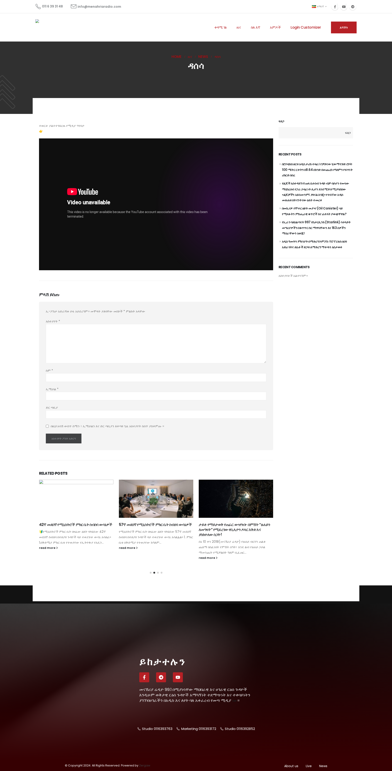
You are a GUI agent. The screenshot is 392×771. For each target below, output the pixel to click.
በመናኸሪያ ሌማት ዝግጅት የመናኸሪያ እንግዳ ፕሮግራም (234, 482)
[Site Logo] (52, 27)
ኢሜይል (52, 389)
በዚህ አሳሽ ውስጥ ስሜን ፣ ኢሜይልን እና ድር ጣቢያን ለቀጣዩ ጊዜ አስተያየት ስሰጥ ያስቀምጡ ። (107, 426)
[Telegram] (352, 6)
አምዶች (275, 27)
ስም (49, 370)
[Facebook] (335, 6)
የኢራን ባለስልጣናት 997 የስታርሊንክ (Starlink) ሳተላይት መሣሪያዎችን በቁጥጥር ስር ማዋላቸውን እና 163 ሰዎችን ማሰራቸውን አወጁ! (316, 228)
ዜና (239, 27)
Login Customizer (306, 27)
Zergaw (144, 765)
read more (47, 548)
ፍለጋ (281, 121)
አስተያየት (53, 321)
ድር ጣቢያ (52, 407)
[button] (150, 573)
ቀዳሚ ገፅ (220, 27)
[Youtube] (344, 6)
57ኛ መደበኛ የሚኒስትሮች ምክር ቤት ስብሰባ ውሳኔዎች (75, 524)
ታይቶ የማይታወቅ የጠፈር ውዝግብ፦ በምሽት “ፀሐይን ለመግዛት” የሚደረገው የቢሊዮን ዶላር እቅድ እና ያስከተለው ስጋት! (154, 529)
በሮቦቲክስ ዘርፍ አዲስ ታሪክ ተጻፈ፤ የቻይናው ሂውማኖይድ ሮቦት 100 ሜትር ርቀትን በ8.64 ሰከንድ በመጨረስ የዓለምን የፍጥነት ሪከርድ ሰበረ (317, 169)
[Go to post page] (76, 499)
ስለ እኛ (255, 27)
